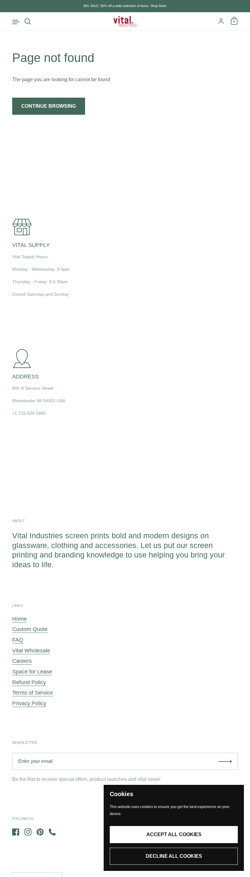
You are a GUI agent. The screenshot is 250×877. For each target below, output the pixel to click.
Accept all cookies (174, 834)
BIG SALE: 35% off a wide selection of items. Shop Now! (125, 6)
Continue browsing (48, 106)
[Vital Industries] (125, 21)
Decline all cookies (174, 856)
